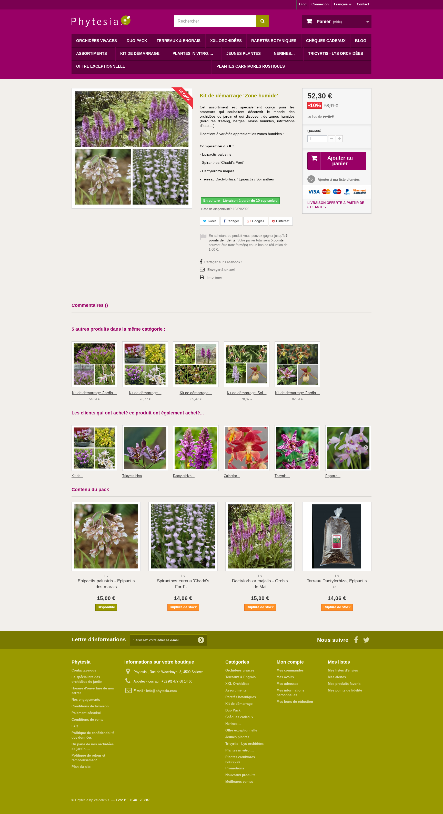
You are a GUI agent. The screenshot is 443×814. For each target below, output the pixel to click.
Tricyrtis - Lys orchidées (335, 53)
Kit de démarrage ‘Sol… (247, 393)
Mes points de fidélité (345, 690)
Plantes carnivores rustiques (250, 66)
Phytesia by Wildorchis (92, 800)
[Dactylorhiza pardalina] (196, 448)
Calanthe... (232, 476)
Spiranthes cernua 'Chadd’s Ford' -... (183, 583)
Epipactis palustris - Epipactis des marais (106, 583)
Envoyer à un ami (221, 270)
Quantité (314, 131)
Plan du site (81, 767)
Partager (232, 221)
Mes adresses (287, 684)
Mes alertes (337, 677)
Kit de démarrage (139, 53)
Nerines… (284, 53)
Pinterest (282, 221)
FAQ (75, 726)
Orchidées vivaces (96, 40)
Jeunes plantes (243, 53)
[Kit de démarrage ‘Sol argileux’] (246, 364)
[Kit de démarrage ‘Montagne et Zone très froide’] (196, 364)
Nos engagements (86, 699)
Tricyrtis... (282, 476)
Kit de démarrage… (145, 393)
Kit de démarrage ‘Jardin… (94, 393)
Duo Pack (137, 40)
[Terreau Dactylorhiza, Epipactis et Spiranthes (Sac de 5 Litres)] (337, 536)
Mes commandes (290, 670)
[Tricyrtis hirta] (145, 448)
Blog (303, 4)
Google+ (258, 221)
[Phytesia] (119, 21)
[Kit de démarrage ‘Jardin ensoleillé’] (94, 364)
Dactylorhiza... (184, 476)
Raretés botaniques (273, 40)
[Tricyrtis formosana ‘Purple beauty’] (297, 448)
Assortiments (91, 53)
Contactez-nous (84, 670)
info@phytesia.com (161, 691)
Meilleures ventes (239, 782)
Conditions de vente (87, 719)
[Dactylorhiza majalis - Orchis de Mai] (260, 536)
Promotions (234, 768)
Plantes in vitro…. (193, 53)
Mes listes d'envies (343, 670)
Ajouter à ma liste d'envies (338, 179)
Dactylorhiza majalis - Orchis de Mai (260, 583)
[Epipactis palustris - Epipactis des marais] (106, 536)
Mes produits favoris (344, 684)
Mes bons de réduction (295, 702)
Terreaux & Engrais (178, 40)
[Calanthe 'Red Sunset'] (246, 448)
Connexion (320, 4)
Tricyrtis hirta (132, 476)
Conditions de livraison (90, 706)
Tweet (211, 221)
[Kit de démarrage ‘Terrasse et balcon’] (145, 364)
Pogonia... (332, 476)
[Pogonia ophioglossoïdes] (348, 448)
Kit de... (77, 476)
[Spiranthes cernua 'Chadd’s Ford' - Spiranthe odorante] (183, 536)
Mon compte (290, 662)
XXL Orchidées (226, 40)
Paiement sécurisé (86, 713)
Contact (363, 4)
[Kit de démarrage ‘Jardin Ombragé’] (297, 364)
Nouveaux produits (240, 775)
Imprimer (214, 277)
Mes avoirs (285, 677)
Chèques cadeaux (326, 40)
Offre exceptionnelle (100, 66)
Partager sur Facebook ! (223, 262)
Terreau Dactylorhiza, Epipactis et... (337, 583)
